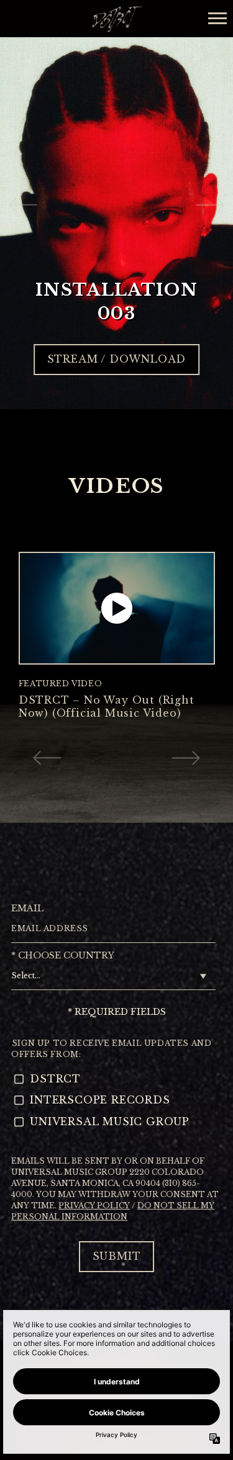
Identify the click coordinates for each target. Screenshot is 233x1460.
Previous (23, 204)
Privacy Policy (94, 1205)
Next (210, 204)
